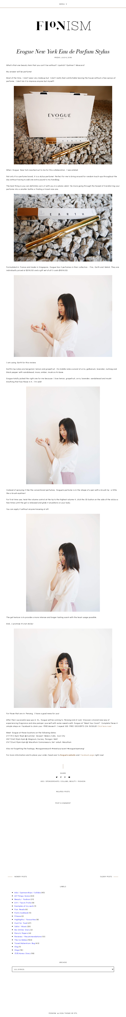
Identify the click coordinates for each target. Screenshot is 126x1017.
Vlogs (16, 950)
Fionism (53, 1013)
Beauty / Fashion (77, 781)
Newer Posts (20, 876)
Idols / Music (20, 926)
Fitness (17, 916)
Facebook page (87, 755)
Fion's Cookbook (21, 912)
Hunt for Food (20, 923)
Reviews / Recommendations (27, 936)
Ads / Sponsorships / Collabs (54, 781)
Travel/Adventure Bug (24, 943)
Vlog (16, 946)
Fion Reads (19, 909)
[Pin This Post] (65, 777)
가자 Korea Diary (22, 953)
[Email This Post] (69, 777)
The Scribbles (20, 939)
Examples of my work (24, 906)
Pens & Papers (21, 933)
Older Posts (106, 876)
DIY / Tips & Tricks (22, 902)
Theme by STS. (71, 1013)
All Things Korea (22, 895)
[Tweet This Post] (57, 777)
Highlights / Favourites (25, 919)
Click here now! (105, 726)
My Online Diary (22, 929)
